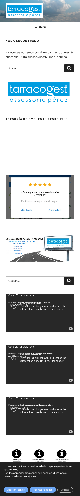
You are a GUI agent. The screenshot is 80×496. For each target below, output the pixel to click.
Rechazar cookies (42, 489)
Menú (42, 27)
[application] (40, 313)
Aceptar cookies (16, 489)
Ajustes (65, 489)
